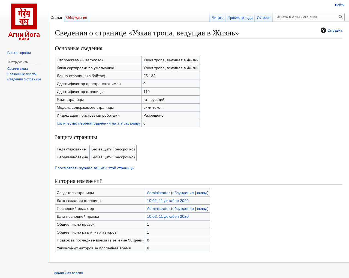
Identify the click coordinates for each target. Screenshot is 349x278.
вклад (202, 193)
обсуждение (183, 193)
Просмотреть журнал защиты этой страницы (94, 168)
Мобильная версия (68, 273)
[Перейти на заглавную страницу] (24, 22)
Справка (334, 30)
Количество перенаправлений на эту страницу (98, 123)
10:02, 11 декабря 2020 (168, 200)
